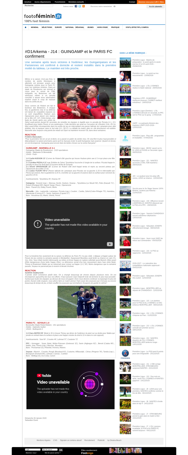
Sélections (47, 27)
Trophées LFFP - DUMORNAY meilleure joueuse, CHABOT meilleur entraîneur (147, 100)
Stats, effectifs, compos (137, 27)
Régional (79, 27)
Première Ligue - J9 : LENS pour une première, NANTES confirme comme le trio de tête (147, 391)
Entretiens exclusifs (76, 2)
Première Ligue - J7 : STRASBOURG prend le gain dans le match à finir (147, 415)
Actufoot (27, 2)
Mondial (35, 27)
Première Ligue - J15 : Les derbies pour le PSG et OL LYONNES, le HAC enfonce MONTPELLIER (147, 303)
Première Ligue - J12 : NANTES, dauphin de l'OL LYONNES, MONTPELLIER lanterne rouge (145, 340)
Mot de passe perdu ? (52, 453)
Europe (58, 27)
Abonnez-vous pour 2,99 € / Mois (151, 2)
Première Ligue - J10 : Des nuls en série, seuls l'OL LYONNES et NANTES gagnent (147, 378)
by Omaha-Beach (114, 440)
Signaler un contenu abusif (71, 440)
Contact (132, 2)
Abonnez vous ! (31, 453)
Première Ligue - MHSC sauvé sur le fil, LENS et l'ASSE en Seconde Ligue (147, 149)
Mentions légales (43, 440)
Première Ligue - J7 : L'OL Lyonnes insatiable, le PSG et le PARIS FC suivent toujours (146, 428)
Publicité (101, 440)
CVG (55, 440)
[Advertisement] (76, 39)
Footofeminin (60, 2)
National (70, 27)
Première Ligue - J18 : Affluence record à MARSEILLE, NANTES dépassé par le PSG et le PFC (147, 203)
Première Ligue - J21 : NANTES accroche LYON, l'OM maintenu (145, 162)
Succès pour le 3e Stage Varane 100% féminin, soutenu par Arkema (147, 190)
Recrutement (89, 440)
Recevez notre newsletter (101, 6)
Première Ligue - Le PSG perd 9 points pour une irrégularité (147, 353)
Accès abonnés (155, 7)
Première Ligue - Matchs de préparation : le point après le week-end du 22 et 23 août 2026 (146, 62)
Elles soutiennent (89, 450)
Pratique (115, 27)
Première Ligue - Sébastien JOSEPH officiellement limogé (147, 227)
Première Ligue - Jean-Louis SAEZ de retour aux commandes (147, 239)
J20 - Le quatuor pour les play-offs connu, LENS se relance (146, 177)
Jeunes (90, 27)
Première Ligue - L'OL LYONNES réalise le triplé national (145, 87)
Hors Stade (102, 27)
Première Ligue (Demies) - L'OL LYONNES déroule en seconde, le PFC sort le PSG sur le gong (148, 113)
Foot (87, 453)
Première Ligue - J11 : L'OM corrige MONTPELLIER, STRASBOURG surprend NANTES (146, 366)
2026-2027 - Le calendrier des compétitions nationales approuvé (146, 264)
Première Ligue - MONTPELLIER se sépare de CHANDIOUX (146, 289)
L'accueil (26, 27)
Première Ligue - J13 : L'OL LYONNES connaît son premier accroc (147, 327)
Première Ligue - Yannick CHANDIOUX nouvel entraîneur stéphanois (148, 214)
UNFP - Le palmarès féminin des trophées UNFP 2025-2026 (145, 124)
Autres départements (43, 2)
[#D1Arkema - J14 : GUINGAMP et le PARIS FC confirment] (86, 79)
